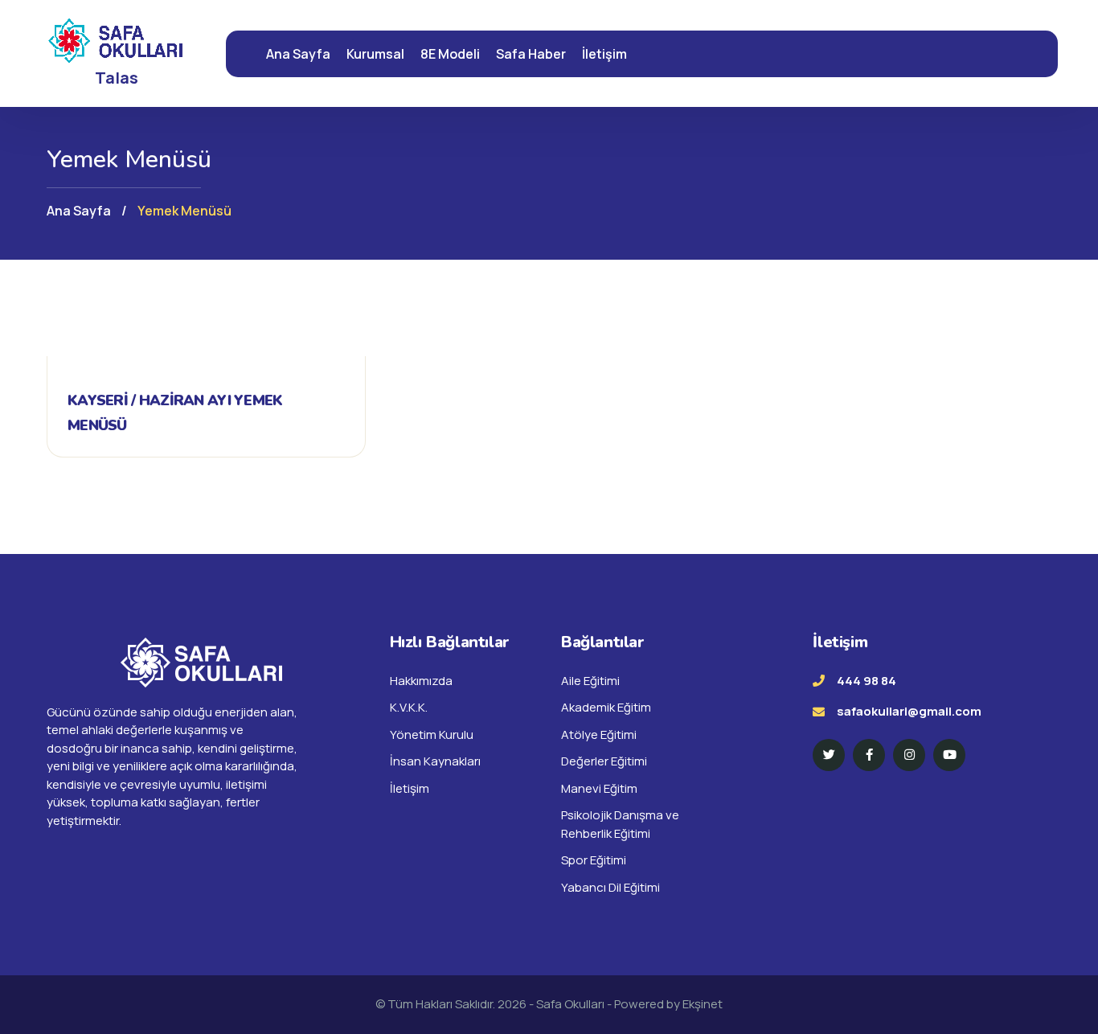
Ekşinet (702, 1003)
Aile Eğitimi (590, 680)
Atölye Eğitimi (599, 734)
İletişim (604, 54)
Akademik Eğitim (606, 707)
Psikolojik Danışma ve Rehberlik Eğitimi (620, 824)
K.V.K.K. (409, 707)
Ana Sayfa (298, 54)
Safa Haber (531, 54)
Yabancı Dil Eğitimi (610, 887)
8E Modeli (450, 54)
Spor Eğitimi (593, 859)
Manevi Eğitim (599, 788)
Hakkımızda (421, 680)
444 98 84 (866, 680)
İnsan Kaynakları (435, 761)
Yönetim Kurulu (431, 734)
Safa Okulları (571, 1003)
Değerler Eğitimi (604, 761)
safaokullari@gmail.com (909, 711)
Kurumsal (375, 54)
